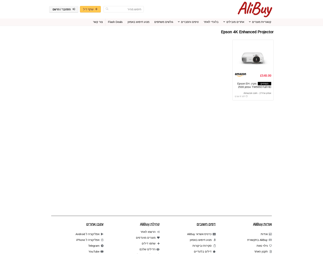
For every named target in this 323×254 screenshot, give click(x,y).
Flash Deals (115, 21)
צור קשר (98, 21)
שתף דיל (88, 9)
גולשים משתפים (163, 21)
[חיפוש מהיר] (107, 9)
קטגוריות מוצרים (261, 21)
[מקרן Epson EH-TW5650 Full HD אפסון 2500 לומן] (253, 56)
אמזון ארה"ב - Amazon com (257, 93)
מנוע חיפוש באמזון (138, 21)
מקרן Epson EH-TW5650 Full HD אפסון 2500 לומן (254, 87)
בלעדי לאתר (211, 21)
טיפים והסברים (190, 21)
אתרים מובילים (235, 21)
